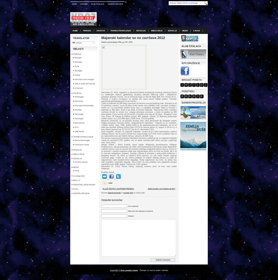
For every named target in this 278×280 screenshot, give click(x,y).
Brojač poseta (192, 80)
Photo (77, 170)
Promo (75, 189)
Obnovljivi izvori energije (84, 79)
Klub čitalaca (97, 4)
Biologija (78, 57)
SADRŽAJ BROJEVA (115, 4)
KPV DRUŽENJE (191, 63)
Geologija (78, 70)
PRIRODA (87, 30)
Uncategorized (79, 176)
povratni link (128, 192)
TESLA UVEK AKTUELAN (85, 83)
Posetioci (188, 91)
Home (74, 4)
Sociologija (79, 118)
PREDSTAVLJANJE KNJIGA (84, 184)
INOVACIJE (141, 30)
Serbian (78, 43)
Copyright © (115, 270)
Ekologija (78, 62)
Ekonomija (79, 101)
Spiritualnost (79, 123)
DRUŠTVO (101, 30)
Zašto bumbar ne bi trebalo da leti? (161, 188)
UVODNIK (84, 4)
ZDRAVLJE (172, 30)
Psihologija (79, 114)
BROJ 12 (76, 180)
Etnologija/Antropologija (84, 105)
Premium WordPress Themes (148, 277)
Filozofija (78, 109)
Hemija (77, 75)
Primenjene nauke (82, 144)
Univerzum (79, 88)
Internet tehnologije (82, 140)
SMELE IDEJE (156, 30)
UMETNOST (79, 131)
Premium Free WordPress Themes (116, 277)
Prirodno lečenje (81, 162)
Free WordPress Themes (168, 277)
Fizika (77, 66)
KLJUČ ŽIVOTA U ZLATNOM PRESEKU (118, 188)
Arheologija (79, 96)
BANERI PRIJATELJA (194, 103)
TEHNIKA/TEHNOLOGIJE (120, 30)
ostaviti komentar (114, 192)
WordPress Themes (195, 277)
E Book (196, 30)
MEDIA (185, 30)
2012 (77, 127)
